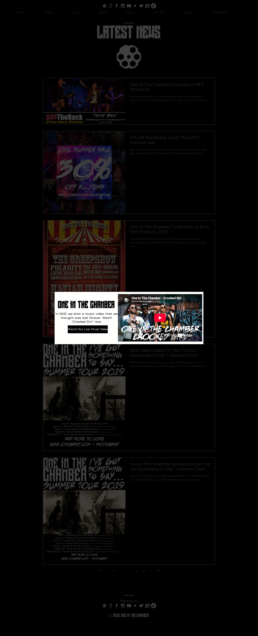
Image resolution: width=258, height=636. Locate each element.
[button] (252, 259)
